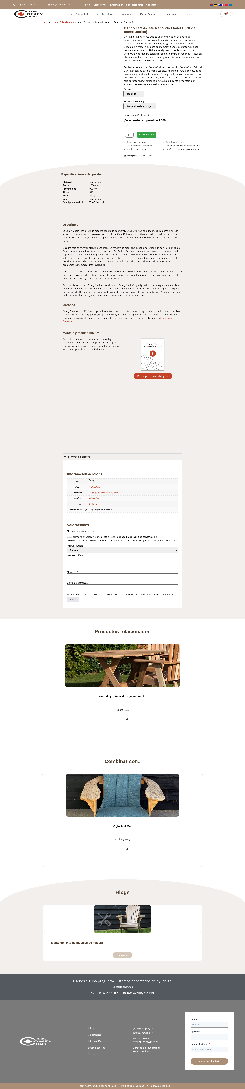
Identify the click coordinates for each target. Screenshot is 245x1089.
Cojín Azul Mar (122, 983)
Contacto (151, 4)
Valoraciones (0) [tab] (106, 709)
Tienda (54, 22)
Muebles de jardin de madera (103, 737)
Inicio (87, 4)
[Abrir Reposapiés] (180, 14)
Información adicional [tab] (80, 709)
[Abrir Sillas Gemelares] (115, 14)
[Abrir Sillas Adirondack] (90, 14)
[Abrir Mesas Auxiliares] (160, 14)
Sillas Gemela (67, 22)
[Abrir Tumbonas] (134, 14)
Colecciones (100, 4)
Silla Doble (93, 742)
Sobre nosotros (134, 4)
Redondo (92, 748)
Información (116, 4)
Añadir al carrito (146, 134)
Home (45, 22)
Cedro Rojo (94, 731)
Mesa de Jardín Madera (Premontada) (122, 853)
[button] (44, 28)
